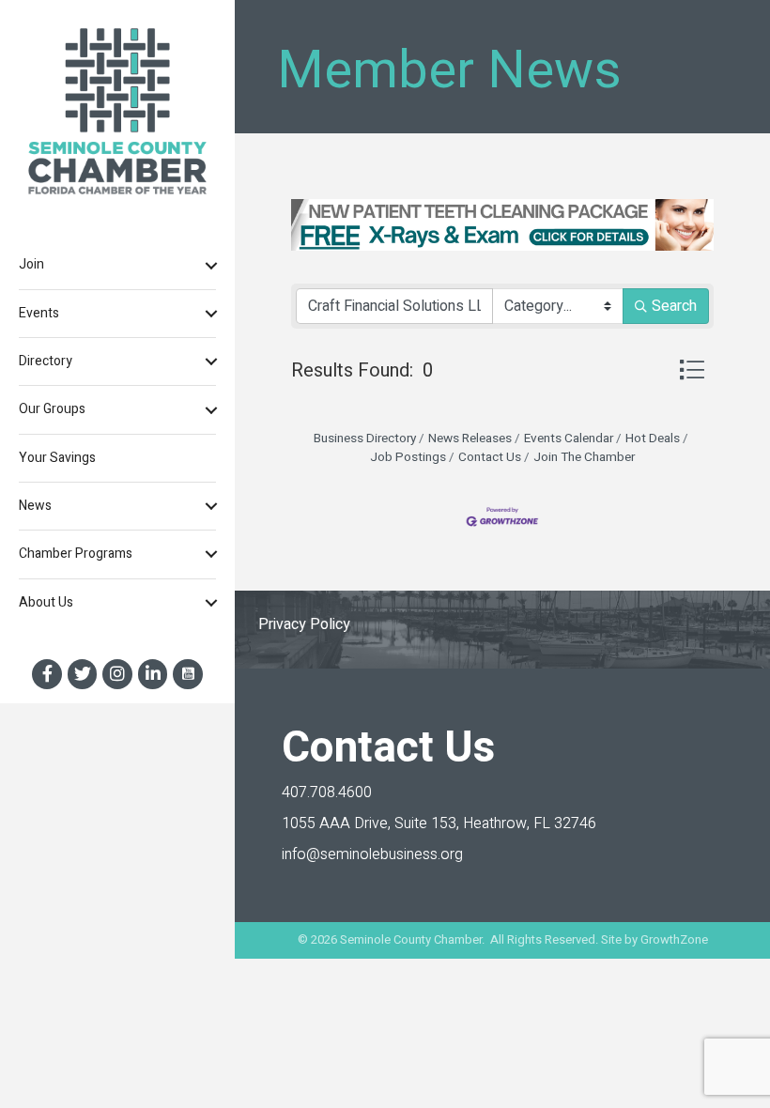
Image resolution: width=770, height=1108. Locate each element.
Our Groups (52, 409)
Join (31, 264)
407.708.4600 (327, 792)
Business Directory (365, 438)
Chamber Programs (75, 553)
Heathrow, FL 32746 (439, 823)
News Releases (470, 438)
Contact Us (489, 457)
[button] (692, 369)
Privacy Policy (304, 624)
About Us (46, 602)
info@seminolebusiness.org (372, 854)
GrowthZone (674, 939)
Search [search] (674, 306)
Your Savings (57, 458)
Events (39, 313)
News (35, 506)
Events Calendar (568, 438)
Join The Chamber (584, 457)
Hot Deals (652, 438)
